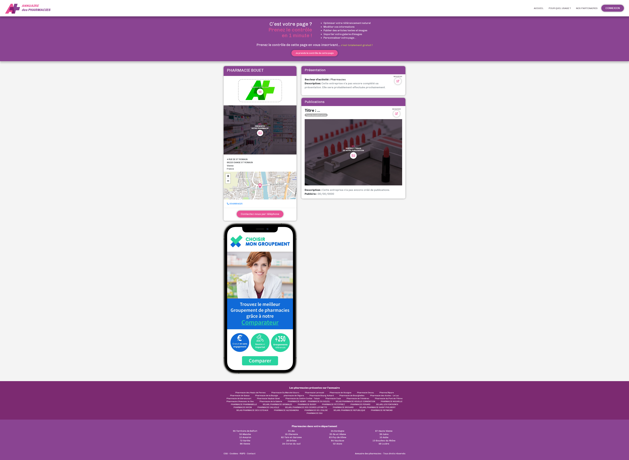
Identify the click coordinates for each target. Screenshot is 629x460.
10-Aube (384, 437)
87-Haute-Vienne (383, 431)
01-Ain (291, 431)
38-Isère (384, 434)
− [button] (228, 181)
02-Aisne (337, 443)
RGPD (242, 453)
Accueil (538, 8)
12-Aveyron (245, 437)
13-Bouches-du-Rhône (383, 440)
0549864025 (236, 203)
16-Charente (291, 434)
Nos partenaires (587, 8)
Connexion (612, 8)
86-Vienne (245, 443)
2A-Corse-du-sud (291, 443)
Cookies (234, 453)
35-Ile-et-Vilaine (337, 434)
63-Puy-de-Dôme (337, 437)
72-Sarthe (245, 440)
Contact (251, 453)
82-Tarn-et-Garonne (291, 437)
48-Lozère (384, 443)
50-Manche (245, 434)
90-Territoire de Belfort (245, 431)
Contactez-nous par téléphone (260, 214)
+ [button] (228, 176)
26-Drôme (291, 440)
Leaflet (293, 198)
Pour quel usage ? (560, 8)
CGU (226, 453)
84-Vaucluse (337, 440)
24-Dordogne (337, 431)
